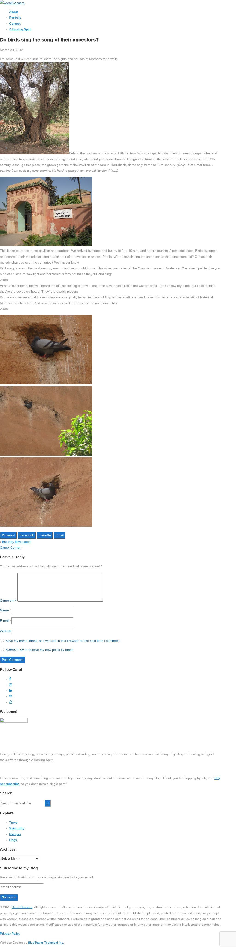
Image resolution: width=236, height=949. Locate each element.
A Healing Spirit (20, 29)
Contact (15, 23)
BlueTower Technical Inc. (46, 942)
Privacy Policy (10, 933)
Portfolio (15, 17)
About (13, 12)
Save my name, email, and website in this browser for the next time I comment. (63, 641)
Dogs (13, 840)
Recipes (15, 834)
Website (6, 631)
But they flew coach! (16, 542)
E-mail (4, 620)
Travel (13, 822)
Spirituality (16, 828)
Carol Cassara (22, 907)
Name (4, 610)
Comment (8, 600)
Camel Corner (10, 547)
